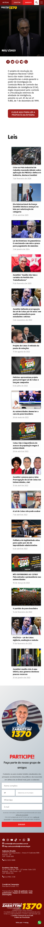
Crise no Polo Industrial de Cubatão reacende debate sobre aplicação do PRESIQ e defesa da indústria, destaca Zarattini (27, 171)
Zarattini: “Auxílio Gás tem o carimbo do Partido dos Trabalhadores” (25, 277)
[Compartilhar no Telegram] (21, 62)
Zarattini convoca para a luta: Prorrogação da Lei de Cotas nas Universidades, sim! (27, 479)
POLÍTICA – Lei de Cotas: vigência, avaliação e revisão (25, 638)
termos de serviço (18, 819)
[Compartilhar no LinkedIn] (17, 62)
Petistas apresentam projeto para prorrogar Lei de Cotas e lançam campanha (26, 380)
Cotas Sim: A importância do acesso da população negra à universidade (26, 445)
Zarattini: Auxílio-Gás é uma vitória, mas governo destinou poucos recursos (26, 671)
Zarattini (17, 2)
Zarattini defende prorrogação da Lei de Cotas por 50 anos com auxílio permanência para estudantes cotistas (27, 313)
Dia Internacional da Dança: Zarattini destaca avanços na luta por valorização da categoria (25, 208)
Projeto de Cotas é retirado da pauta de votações (26, 347)
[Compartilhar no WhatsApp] (26, 62)
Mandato (28, 2)
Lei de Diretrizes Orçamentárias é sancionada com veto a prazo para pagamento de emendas (27, 243)
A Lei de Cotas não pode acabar (26, 511)
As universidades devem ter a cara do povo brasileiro (25, 412)
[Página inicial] (9, 7)
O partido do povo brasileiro (25, 608)
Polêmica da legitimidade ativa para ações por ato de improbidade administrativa (26, 542)
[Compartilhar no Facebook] (8, 62)
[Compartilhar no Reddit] (12, 62)
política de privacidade (22, 815)
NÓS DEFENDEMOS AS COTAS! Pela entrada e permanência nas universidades (27, 577)
